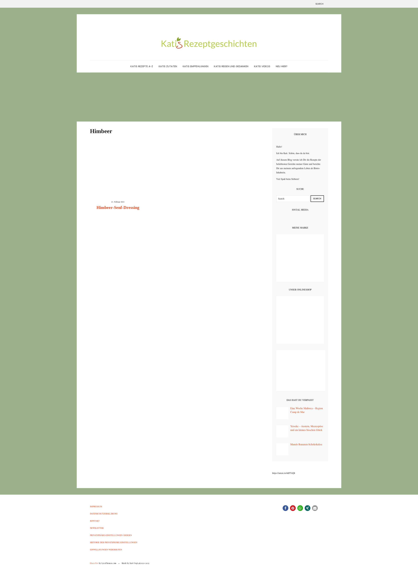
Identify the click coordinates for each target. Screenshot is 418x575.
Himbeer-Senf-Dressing (117, 207)
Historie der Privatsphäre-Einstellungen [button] (113, 542)
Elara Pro (94, 563)
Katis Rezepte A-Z (141, 66)
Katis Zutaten (168, 66)
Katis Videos (262, 66)
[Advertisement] (209, 97)
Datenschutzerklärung (104, 513)
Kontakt (95, 520)
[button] (285, 508)
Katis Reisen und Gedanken (231, 66)
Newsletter (97, 527)
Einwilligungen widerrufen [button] (106, 549)
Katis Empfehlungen (196, 66)
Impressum (96, 506)
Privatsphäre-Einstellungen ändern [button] (111, 535)
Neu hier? (281, 66)
